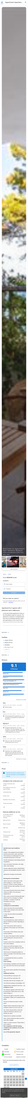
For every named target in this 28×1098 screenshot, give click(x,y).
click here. (10, 602)
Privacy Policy (15, 1095)
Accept (24, 1095)
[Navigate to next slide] (25, 1078)
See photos (14, 569)
